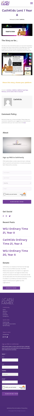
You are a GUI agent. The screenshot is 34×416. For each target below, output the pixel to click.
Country (4, 370)
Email (4, 379)
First (3, 356)
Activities (9, 90)
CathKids (22, 19)
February (4, 91)
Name (4, 354)
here (24, 122)
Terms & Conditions (16, 408)
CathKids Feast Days (22, 90)
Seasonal (20, 91)
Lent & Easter (10, 91)
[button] (17, 145)
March (16, 91)
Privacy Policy (24, 408)
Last (3, 364)
